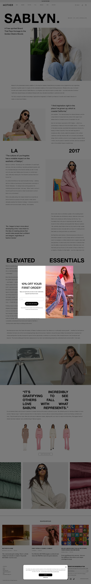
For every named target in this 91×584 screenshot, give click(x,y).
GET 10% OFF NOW (31, 304)
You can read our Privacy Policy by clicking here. (50, 571)
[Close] (65, 567)
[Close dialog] (71, 268)
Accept (45, 574)
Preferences (45, 577)
